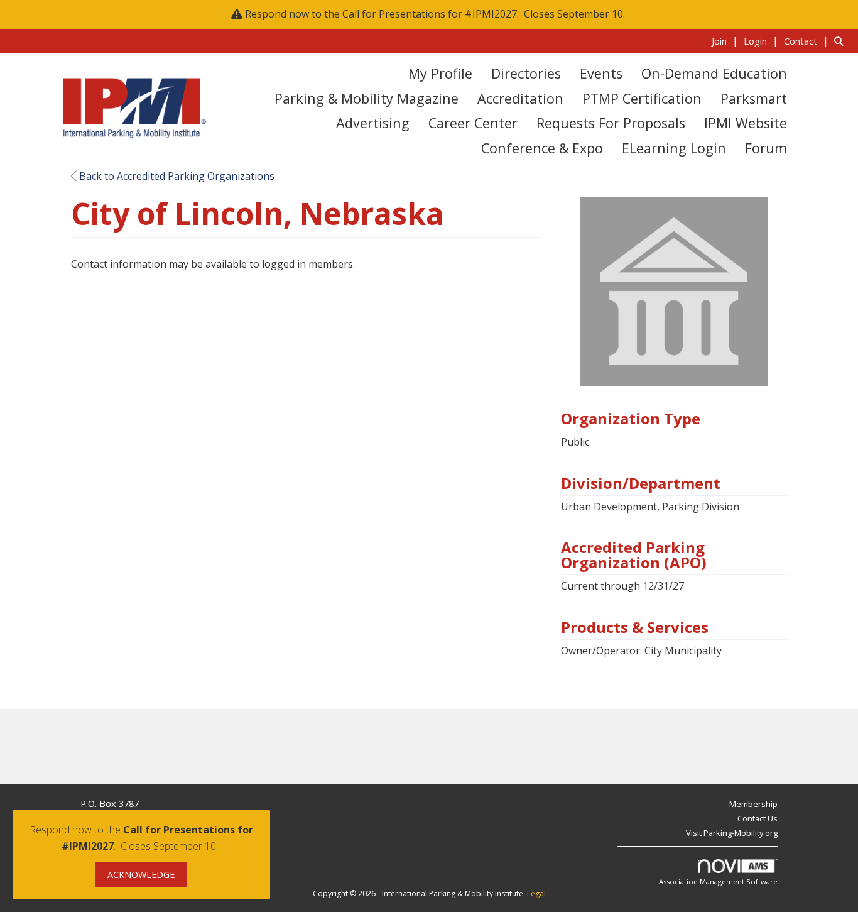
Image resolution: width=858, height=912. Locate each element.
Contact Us (757, 818)
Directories (526, 73)
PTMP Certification (642, 98)
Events (601, 73)
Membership (753, 804)
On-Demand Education (714, 73)
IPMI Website (745, 123)
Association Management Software (718, 881)
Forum (766, 148)
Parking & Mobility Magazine (366, 98)
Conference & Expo (542, 148)
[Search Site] (841, 41)
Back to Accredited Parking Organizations (175, 176)
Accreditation (520, 98)
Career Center (473, 123)
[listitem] (726, 41)
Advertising (373, 123)
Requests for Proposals (610, 123)
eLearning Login (674, 148)
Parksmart (753, 98)
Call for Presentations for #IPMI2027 (429, 14)
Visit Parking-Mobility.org (732, 832)
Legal (536, 893)
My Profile (440, 73)
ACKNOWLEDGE (141, 875)
